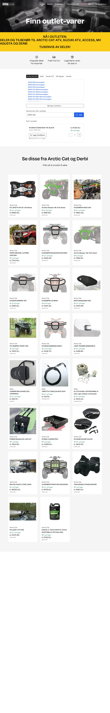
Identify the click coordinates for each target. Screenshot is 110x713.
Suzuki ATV (50, 76)
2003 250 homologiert (36, 82)
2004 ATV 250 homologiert (38, 89)
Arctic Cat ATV (32, 76)
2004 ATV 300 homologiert (38, 92)
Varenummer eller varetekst (36, 111)
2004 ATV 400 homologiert (38, 94)
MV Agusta (60, 76)
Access (68, 76)
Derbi (42, 76)
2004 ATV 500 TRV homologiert (39, 99)
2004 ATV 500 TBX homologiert (39, 97)
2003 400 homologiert (36, 87)
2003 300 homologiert (36, 85)
